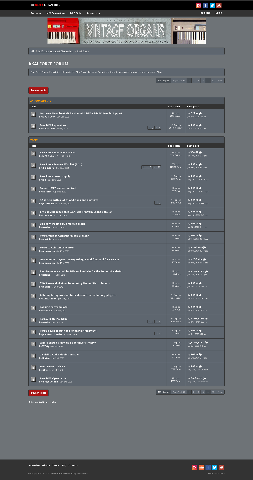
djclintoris (48, 167)
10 (155, 167)
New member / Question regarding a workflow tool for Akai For (79, 259)
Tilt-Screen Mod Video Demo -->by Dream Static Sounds (74, 283)
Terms (55, 465)
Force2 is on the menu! (53, 318)
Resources (92, 13)
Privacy (46, 465)
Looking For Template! (53, 307)
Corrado (47, 215)
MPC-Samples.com (60, 473)
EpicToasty (197, 378)
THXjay (194, 113)
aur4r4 (46, 239)
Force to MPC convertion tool (57, 188)
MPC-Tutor (48, 116)
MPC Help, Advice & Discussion (55, 51)
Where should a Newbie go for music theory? (67, 342)
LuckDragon (49, 298)
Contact (73, 465)
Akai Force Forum (48, 64)
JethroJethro (49, 203)
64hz (45, 369)
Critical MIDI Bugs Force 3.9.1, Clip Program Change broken (75, 211)
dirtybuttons (50, 381)
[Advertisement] (126, 432)
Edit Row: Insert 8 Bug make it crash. (62, 223)
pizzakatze (48, 251)
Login (218, 12)
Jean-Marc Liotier (52, 334)
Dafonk (46, 191)
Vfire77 (194, 152)
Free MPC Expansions (52, 125)
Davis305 (47, 310)
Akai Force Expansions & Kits (57, 152)
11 (159, 167)
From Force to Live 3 (52, 366)
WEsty (45, 346)
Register (205, 12)
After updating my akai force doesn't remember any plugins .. (78, 295)
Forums (35, 13)
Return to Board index (43, 402)
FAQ (64, 465)
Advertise (34, 465)
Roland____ (48, 274)
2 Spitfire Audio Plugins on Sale (59, 354)
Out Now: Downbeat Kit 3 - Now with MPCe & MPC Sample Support (80, 113)
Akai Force (83, 51)
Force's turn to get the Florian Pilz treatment (68, 330)
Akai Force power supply (54, 176)
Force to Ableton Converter (56, 247)
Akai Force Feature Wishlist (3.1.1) (60, 164)
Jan (44, 179)
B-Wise (194, 125)
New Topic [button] (39, 90)
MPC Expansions (55, 13)
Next (220, 80)
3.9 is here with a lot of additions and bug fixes (68, 200)
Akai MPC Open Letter (53, 378)
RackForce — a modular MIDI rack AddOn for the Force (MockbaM (80, 271)
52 (213, 80)
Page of (179, 80)
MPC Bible (75, 13)
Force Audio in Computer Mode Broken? (64, 235)
